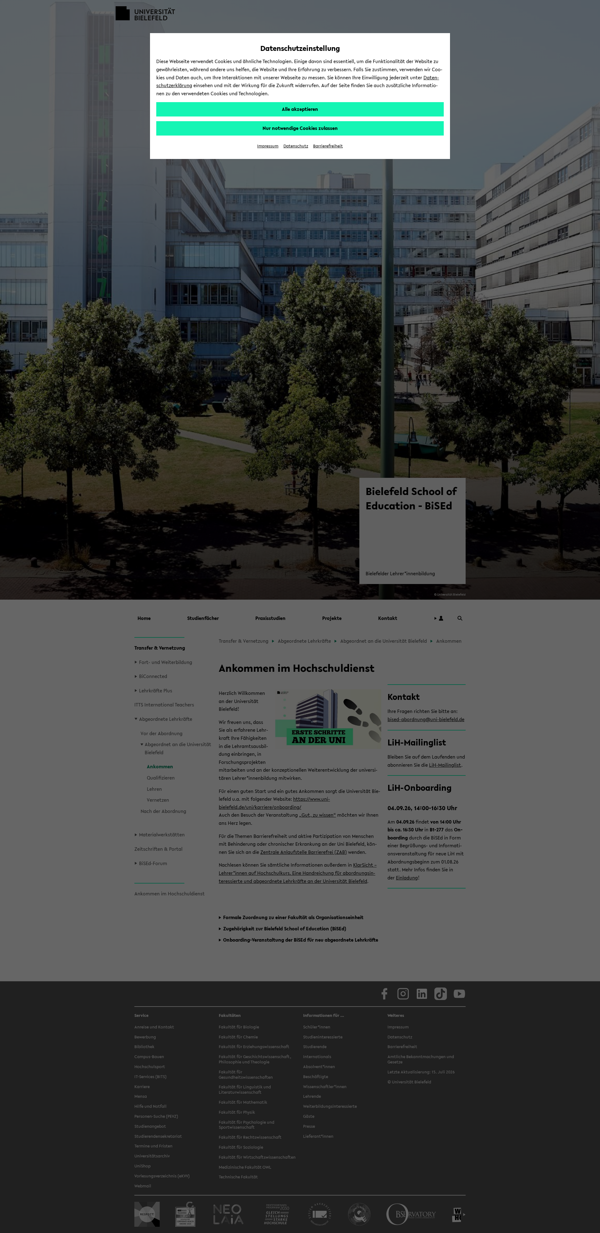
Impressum (267, 146)
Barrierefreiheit (328, 146)
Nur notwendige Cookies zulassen (300, 128)
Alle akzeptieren (300, 109)
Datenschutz (295, 146)
